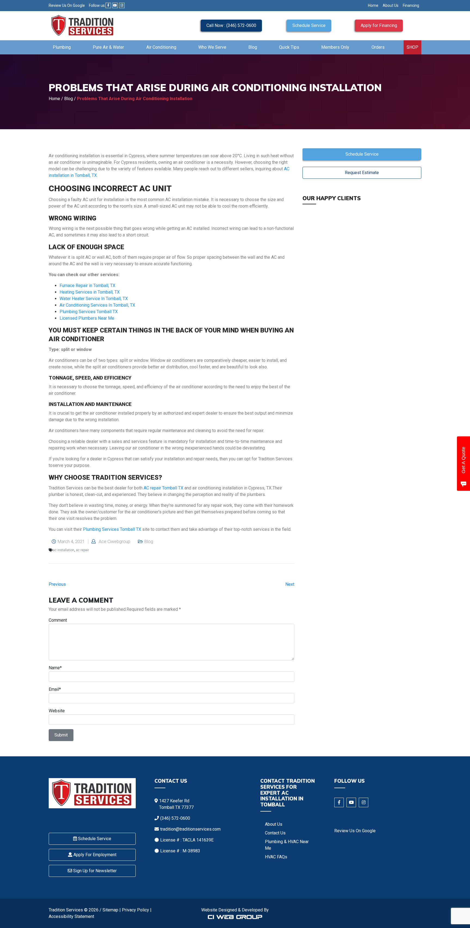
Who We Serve (212, 47)
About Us (390, 5)
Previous (57, 584)
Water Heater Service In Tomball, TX (94, 298)
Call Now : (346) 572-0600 (231, 25)
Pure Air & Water (108, 47)
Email (54, 689)
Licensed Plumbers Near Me (87, 318)
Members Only (335, 47)
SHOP (412, 47)
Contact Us (275, 832)
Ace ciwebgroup (114, 541)
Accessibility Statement (71, 916)
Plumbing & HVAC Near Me (287, 845)
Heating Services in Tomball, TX (90, 292)
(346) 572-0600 (175, 818)
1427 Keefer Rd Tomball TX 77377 (176, 804)
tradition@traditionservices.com (190, 829)
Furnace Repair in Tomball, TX (87, 285)
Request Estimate (362, 172)
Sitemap (110, 909)
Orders (378, 47)
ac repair (82, 550)
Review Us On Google (67, 5)
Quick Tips (289, 47)
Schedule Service (309, 25)
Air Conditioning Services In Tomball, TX (97, 305)
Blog (252, 47)
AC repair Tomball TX (164, 488)
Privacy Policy (135, 909)
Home (373, 5)
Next (289, 584)
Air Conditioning (161, 47)
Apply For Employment (94, 854)
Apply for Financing (379, 25)
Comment (58, 620)
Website (57, 710)
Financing (411, 5)
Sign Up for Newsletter (94, 870)
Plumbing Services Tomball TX (89, 311)
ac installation (63, 550)
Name (54, 667)
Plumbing (62, 47)
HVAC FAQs (276, 856)
